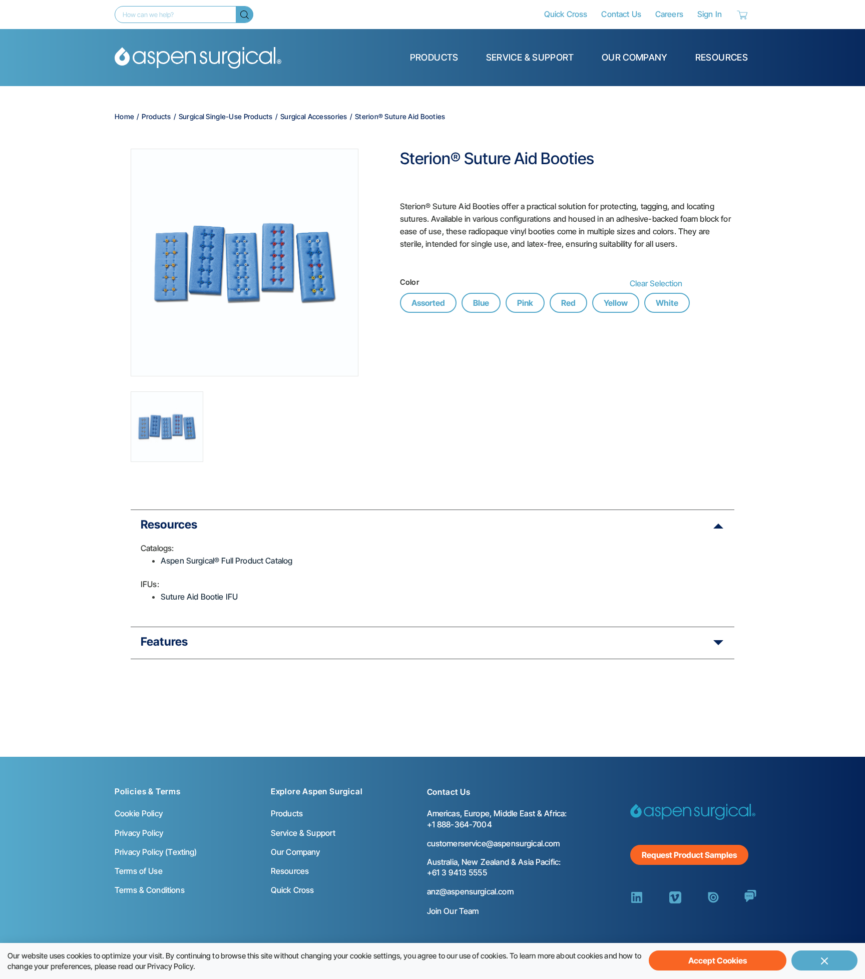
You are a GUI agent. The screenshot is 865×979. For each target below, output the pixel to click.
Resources (721, 57)
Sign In (709, 14)
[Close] (824, 960)
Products (434, 57)
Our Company (635, 57)
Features (164, 642)
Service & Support (530, 57)
